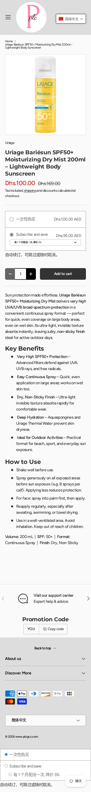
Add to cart (63, 273)
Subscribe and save (25, 766)
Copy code (56, 629)
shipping (30, 190)
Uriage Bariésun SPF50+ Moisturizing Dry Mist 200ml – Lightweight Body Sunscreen (39, 46)
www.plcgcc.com (26, 736)
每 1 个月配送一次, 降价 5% (36, 774)
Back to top (43, 648)
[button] (71, 18)
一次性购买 (19, 754)
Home (9, 41)
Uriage (9, 143)
